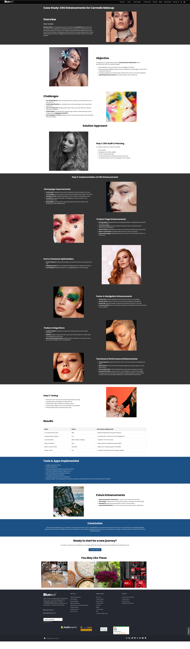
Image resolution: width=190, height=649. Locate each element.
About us (98, 597)
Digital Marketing (74, 603)
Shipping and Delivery (128, 603)
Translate (55, 621)
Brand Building (74, 601)
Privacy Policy (125, 599)
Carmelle (50, 24)
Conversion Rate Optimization (127, 62)
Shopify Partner (48, 601)
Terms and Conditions (128, 597)
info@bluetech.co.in (50, 613)
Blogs (97, 607)
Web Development (75, 597)
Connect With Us (95, 549)
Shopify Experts (74, 607)
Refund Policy (125, 601)
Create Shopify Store (102, 613)
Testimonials (99, 609)
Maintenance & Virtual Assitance (79, 605)
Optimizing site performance (107, 75)
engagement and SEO (61, 113)
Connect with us (49, 610)
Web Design (73, 599)
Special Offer (99, 601)
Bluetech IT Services (54, 638)
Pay (97, 611)
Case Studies (100, 599)
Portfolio (98, 605)
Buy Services (73, 611)
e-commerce (78, 27)
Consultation (99, 603)
